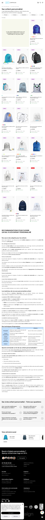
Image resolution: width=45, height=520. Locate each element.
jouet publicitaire (20, 379)
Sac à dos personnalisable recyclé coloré (21, 216)
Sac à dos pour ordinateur (32, 436)
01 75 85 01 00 (6, 463)
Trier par (5, 14)
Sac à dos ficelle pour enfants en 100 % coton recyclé (8, 127)
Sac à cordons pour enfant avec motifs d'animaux (21, 97)
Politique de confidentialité (29, 481)
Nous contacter (5, 475)
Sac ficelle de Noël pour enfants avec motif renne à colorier (8, 216)
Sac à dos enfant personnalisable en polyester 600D (36, 156)
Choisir (6, 516)
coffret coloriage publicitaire (14, 254)
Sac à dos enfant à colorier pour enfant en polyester (8, 97)
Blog (25, 475)
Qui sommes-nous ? (6, 473)
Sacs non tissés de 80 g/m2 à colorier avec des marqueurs (8, 156)
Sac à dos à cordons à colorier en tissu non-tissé (21, 127)
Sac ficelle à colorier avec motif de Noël (22, 186)
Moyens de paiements (6, 495)
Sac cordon (12, 436)
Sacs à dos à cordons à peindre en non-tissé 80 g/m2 (36, 127)
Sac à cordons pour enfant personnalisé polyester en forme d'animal (21, 156)
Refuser (16, 516)
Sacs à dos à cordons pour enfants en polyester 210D (36, 39)
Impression (24, 14)
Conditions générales (6, 482)
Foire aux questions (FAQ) (29, 491)
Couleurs (14, 14)
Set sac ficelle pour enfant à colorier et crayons (22, 68)
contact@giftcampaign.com (8, 464)
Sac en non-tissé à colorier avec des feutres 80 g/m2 (8, 186)
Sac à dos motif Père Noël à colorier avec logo (36, 186)
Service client (27, 489)
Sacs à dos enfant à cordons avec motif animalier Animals (36, 97)
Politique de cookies (28, 482)
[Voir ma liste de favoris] (42, 2)
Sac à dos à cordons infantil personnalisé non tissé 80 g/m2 (7, 68)
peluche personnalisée (35, 379)
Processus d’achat (6, 489)
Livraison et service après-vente (9, 491)
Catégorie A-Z (27, 473)
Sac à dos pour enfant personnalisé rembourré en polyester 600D (36, 68)
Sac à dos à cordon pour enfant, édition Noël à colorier (35, 216)
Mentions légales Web (6, 481)
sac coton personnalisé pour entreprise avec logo (20, 349)
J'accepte (10, 513)
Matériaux (33, 14)
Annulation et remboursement (8, 493)
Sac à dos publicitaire (5, 6)
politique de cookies (15, 508)
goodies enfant (9, 385)
